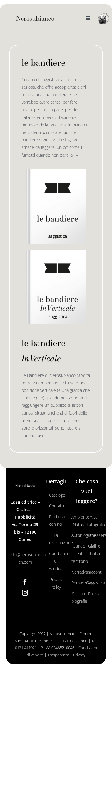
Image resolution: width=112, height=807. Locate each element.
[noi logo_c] (104, 18)
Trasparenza (58, 655)
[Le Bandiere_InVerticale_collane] (56, 251)
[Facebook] (25, 582)
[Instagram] (25, 593)
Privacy (79, 655)
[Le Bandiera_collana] (56, 171)
